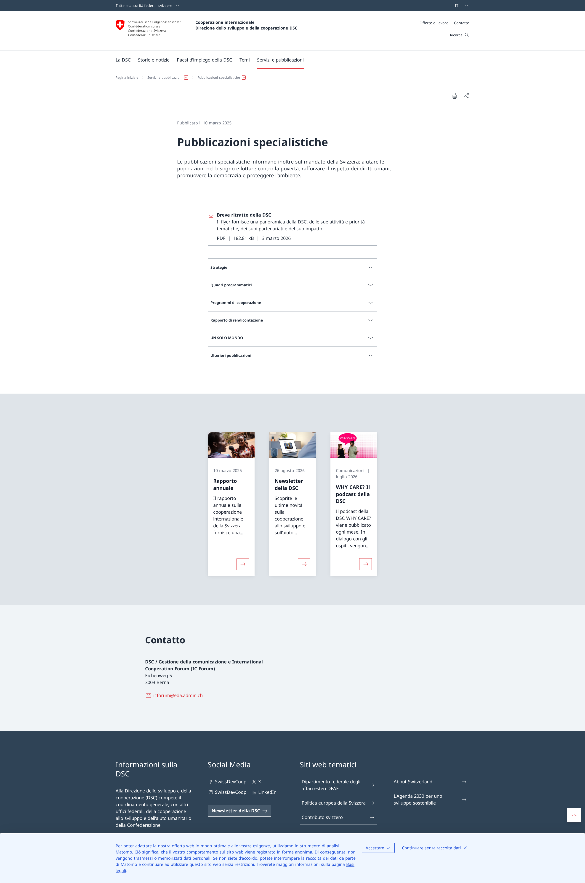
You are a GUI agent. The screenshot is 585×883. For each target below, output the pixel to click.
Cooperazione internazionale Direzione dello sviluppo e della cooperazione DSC (246, 25)
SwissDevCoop (230, 781)
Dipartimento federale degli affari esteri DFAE (331, 785)
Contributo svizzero (322, 817)
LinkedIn (267, 792)
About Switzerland (413, 781)
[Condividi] (466, 96)
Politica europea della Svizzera (334, 803)
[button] (123, 60)
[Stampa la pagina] (454, 96)
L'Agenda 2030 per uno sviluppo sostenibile (418, 799)
